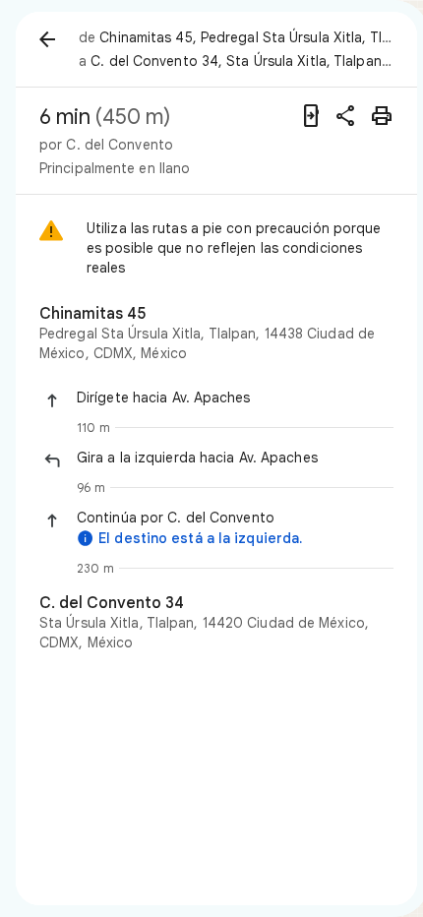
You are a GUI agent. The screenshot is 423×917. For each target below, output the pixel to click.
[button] (235, 397)
